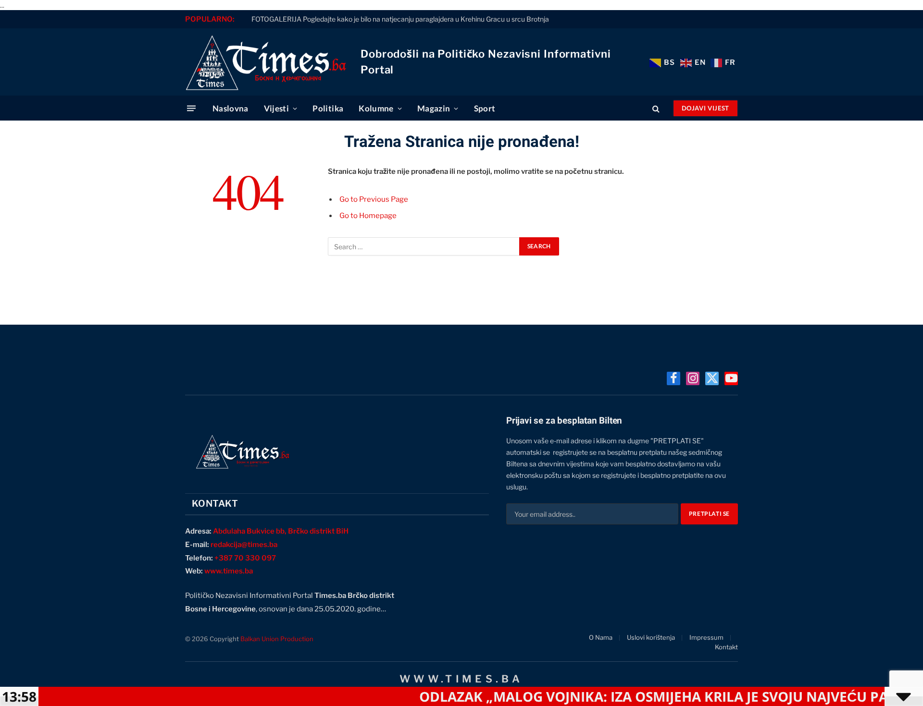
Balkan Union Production (276, 639)
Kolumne (376, 108)
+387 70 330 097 (245, 558)
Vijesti (276, 108)
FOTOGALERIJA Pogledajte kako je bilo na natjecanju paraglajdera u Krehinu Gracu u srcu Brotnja (400, 19)
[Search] (655, 108)
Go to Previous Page (373, 199)
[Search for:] (424, 246)
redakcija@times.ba (244, 544)
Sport (485, 108)
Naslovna (230, 108)
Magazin (433, 108)
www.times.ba (228, 571)
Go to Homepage (368, 215)
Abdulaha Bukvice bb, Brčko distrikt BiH (281, 531)
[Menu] (191, 108)
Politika (327, 108)
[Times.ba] (265, 62)
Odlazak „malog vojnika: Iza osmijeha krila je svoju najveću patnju (649, 696)
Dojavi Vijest (705, 108)
